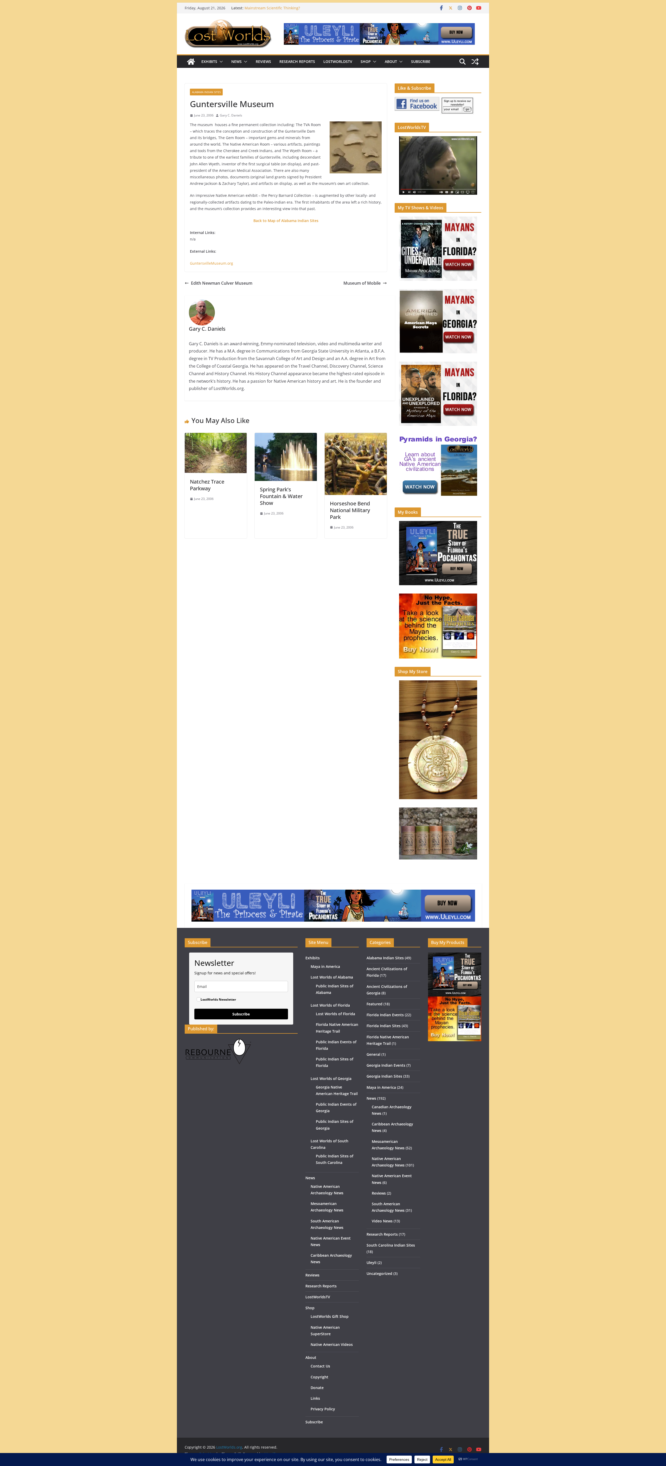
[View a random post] (475, 61)
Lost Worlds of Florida (330, 1005)
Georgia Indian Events (386, 1065)
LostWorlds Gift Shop (330, 1316)
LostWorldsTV (337, 61)
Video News (382, 1221)
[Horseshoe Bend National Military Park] (356, 436)
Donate (317, 1387)
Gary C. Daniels (231, 115)
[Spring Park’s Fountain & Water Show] (286, 436)
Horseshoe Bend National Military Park (350, 510)
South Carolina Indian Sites (391, 1245)
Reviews (263, 61)
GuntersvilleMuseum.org (211, 263)
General (373, 1054)
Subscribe (420, 61)
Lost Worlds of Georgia (331, 1078)
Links (315, 1398)
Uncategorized (379, 1273)
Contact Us (320, 1366)
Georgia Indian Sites (384, 1076)
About (391, 61)
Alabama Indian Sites (206, 92)
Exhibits (209, 61)
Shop (366, 61)
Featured (374, 1003)
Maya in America (325, 966)
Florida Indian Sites (384, 1025)
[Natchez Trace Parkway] (216, 436)
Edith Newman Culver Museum (221, 283)
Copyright (319, 1376)
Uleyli (371, 1262)
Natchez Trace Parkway (207, 485)
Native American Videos (332, 1344)
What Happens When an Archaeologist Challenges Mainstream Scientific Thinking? (288, 10)
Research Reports (297, 61)
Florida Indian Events (385, 1014)
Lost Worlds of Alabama (332, 977)
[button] (220, 61)
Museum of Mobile (362, 283)
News (236, 61)
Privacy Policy (323, 1408)
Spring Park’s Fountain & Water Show (281, 496)
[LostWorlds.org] (191, 61)
